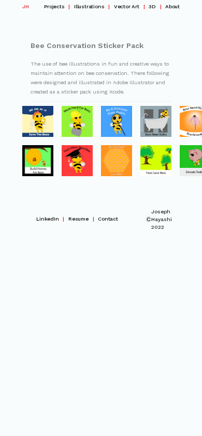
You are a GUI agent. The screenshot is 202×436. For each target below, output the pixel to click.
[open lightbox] (37, 121)
